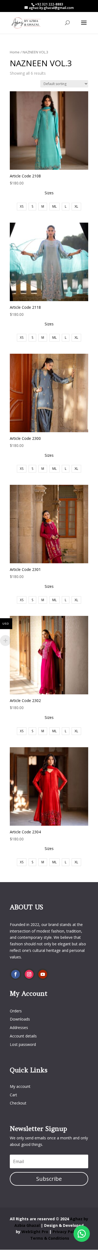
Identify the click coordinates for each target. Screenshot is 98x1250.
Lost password (23, 1044)
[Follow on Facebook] (15, 974)
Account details (23, 1036)
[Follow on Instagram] (29, 974)
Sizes (49, 192)
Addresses (19, 1027)
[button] (82, 1233)
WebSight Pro (35, 1231)
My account (20, 1086)
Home (15, 52)
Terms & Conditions (49, 1238)
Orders (16, 1010)
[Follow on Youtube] (42, 974)
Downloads (20, 1019)
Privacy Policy (66, 1231)
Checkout (18, 1103)
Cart (13, 1094)
